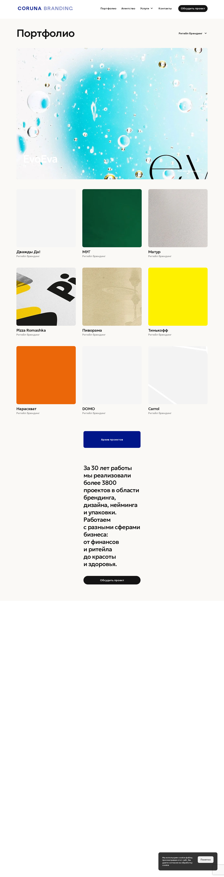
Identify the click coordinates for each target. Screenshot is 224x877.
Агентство (128, 8)
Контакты (165, 8)
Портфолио (108, 8)
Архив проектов (112, 439)
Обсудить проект (193, 8)
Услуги (144, 8)
